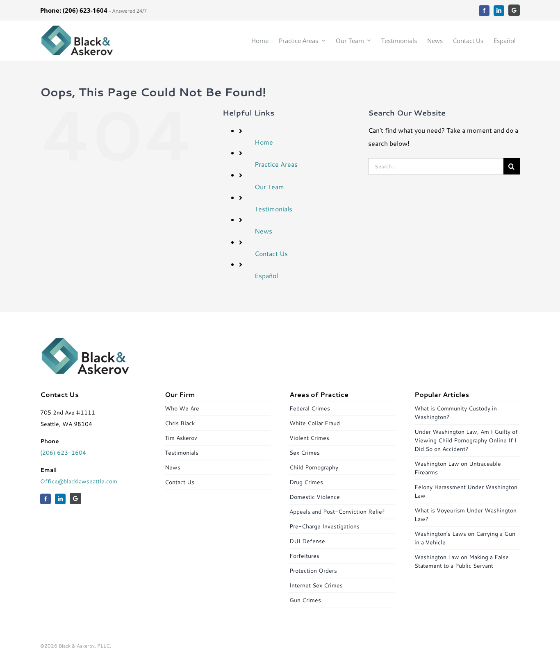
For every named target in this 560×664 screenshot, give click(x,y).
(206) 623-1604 (63, 453)
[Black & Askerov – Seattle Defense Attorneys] (77, 27)
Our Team (269, 186)
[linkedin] (499, 10)
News (263, 231)
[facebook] (484, 10)
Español (266, 275)
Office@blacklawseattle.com (78, 481)
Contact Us (271, 253)
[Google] (514, 10)
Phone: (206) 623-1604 (73, 10)
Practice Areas (276, 164)
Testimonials (273, 208)
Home (264, 142)
